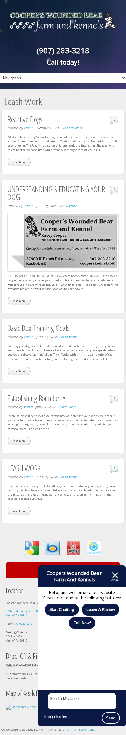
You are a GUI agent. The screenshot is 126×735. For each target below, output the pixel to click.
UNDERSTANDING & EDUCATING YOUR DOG (56, 193)
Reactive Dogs (25, 119)
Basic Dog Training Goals (38, 328)
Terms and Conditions (80, 729)
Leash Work (73, 128)
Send (110, 718)
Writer (28, 407)
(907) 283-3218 (63, 50)
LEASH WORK (24, 468)
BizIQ (48, 716)
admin (28, 128)
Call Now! (82, 623)
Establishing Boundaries (37, 398)
